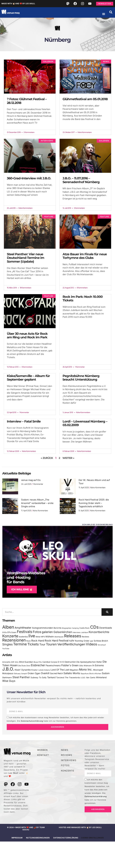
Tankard (51, 677)
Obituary (17, 674)
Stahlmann (7, 677)
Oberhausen (58, 637)
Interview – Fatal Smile (24, 421)
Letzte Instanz (44, 670)
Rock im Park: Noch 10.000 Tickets (83, 298)
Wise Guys (8, 680)
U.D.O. (83, 678)
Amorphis (6, 662)
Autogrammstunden (42, 628)
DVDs (4, 632)
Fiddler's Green (70, 665)
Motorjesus (7, 673)
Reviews (85, 637)
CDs (94, 627)
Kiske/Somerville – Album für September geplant (28, 377)
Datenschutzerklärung (32, 721)
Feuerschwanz (53, 665)
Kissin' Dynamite (23, 669)
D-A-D (61, 662)
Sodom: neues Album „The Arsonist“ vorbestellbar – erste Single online (37, 503)
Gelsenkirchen (62, 632)
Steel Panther (21, 677)
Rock (28, 641)
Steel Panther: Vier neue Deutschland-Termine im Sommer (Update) (25, 257)
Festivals (24, 631)
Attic (17, 662)
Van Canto (90, 677)
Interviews (77, 632)
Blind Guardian (26, 662)
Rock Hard (37, 640)
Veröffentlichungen (71, 644)
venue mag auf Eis (31, 480)
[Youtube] (90, 3)
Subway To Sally (39, 677)
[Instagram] (82, 3)
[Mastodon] (68, 3)
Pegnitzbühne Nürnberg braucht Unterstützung (81, 377)
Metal (38, 637)
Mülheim (50, 636)
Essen (13, 632)
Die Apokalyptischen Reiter (89, 662)
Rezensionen (14, 640)
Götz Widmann (85, 665)
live (31, 635)
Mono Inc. (86, 669)
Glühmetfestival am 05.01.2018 (85, 99)
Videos (91, 644)
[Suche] (107, 612)
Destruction (70, 662)
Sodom (106, 673)
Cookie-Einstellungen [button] (92, 838)
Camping (75, 628)
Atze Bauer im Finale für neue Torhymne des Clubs (85, 256)
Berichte (58, 628)
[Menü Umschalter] (103, 13)
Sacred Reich (56, 673)
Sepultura (84, 674)
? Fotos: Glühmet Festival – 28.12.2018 (27, 101)
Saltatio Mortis (71, 673)
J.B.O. (8, 669)
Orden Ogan (34, 673)
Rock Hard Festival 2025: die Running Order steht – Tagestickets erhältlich (94, 503)
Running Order (82, 641)
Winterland (101, 677)
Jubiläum (84, 632)
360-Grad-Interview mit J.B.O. (29, 178)
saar (91, 641)
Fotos (37, 632)
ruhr (71, 640)
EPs (9, 632)
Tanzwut (60, 677)
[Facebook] (75, 3)
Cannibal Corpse (49, 662)
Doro (28, 666)
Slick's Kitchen (95, 674)
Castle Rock (84, 628)
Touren (51, 644)
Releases (72, 635)
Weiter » (68, 457)
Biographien (66, 628)
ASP (12, 662)
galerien (47, 632)
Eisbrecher (38, 665)
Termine (20, 644)
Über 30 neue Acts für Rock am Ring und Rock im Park (27, 335)
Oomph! (24, 674)
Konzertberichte (99, 632)
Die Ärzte (22, 666)
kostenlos (23, 636)
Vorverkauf (102, 645)
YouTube (5, 649)
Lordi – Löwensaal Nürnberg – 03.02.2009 (85, 423)
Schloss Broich (101, 641)
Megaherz (74, 670)
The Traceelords (72, 677)
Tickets (33, 644)
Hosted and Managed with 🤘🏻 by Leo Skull (80, 827)
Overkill (45, 673)
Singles (7, 644)
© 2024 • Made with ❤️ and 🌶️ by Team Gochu (26, 828)
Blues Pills (38, 662)
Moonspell (98, 670)
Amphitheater (23, 627)
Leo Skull (13, 773)
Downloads (105, 627)
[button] (111, 12)
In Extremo (98, 665)
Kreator (34, 670)
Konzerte (10, 636)
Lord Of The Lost (60, 669)
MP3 (43, 637)
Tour (42, 644)
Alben (8, 627)
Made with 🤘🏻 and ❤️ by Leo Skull (18, 3)
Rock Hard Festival (56, 640)
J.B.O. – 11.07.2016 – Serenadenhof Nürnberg (81, 180)
